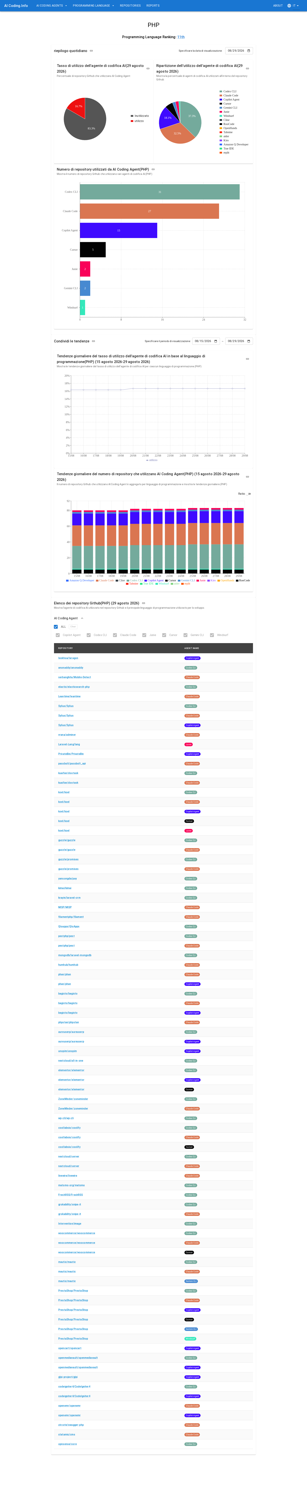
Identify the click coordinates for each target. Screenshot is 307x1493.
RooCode (228, 123)
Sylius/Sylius (66, 706)
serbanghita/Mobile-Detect (74, 677)
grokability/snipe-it (69, 1204)
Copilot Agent (231, 99)
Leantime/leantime (69, 696)
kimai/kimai (64, 888)
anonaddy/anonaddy (70, 667)
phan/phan (64, 974)
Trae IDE (228, 148)
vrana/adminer (67, 734)
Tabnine (228, 132)
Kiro (226, 140)
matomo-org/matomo (71, 1185)
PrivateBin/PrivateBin (71, 753)
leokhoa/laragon (68, 658)
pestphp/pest (66, 936)
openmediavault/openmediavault (78, 1357)
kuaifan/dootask (68, 773)
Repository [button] (65, 648)
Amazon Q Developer (235, 144)
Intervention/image (69, 1223)
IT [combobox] (294, 5)
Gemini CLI (230, 107)
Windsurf (228, 115)
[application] (104, 118)
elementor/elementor (71, 1070)
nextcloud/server (68, 1156)
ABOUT (278, 5)
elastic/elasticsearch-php (74, 686)
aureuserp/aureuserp (71, 1031)
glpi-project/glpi (68, 1376)
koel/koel (63, 792)
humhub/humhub (68, 964)
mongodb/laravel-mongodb (74, 955)
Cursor (227, 103)
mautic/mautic (67, 1261)
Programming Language (91, 5)
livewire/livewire (67, 1175)
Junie (226, 111)
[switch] (247, 494)
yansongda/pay (67, 878)
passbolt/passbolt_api (72, 763)
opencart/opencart (70, 1348)
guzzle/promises (68, 859)
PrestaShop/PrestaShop (73, 1290)
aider (226, 136)
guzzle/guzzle (66, 840)
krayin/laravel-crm (69, 897)
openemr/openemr (69, 1405)
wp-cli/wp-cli (66, 1118)
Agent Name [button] (191, 648)
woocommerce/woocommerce (76, 1233)
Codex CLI (229, 91)
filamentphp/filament (71, 916)
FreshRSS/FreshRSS (70, 1194)
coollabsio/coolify (69, 1127)
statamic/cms (66, 1434)
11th (181, 37)
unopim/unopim (67, 1051)
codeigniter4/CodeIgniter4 (74, 1386)
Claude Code (230, 95)
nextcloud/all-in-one (70, 1060)
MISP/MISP (65, 907)
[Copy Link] (91, 50)
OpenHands (230, 128)
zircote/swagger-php (71, 1424)
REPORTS (153, 5)
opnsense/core (67, 1444)
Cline (226, 119)
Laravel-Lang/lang (69, 744)
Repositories (130, 5)
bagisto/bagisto (67, 993)
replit (226, 152)
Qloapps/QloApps (68, 926)
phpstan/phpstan (68, 1022)
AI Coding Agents (49, 5)
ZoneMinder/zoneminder (73, 1099)
